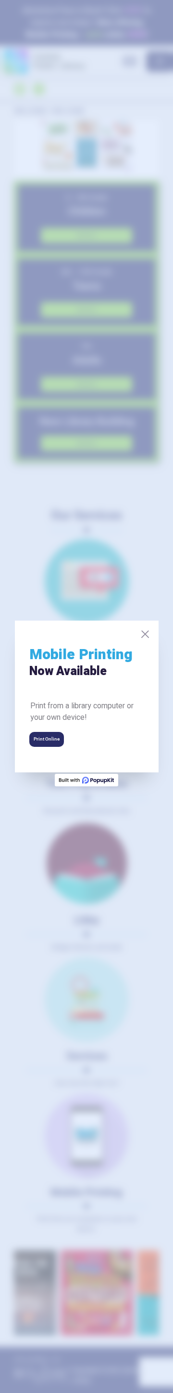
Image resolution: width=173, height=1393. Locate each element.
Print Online (47, 739)
